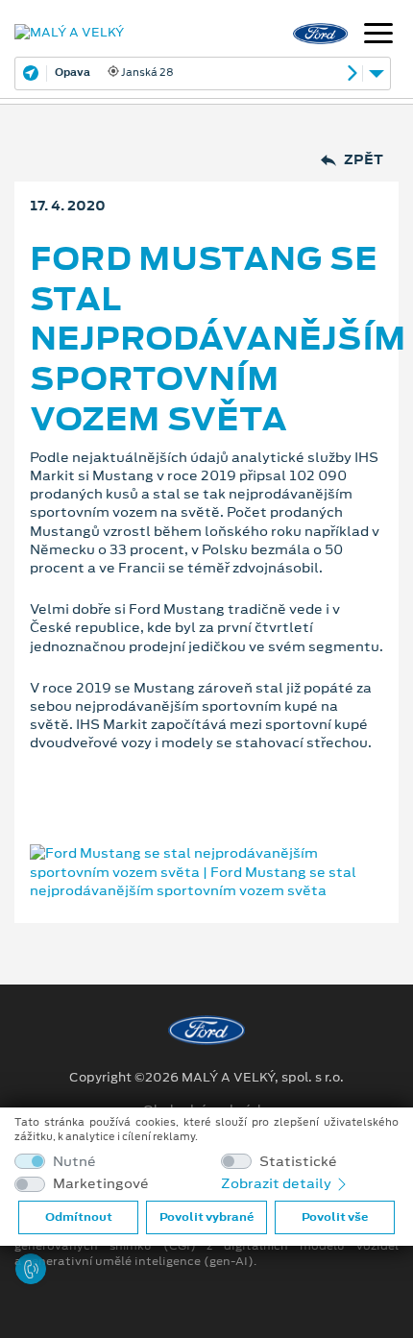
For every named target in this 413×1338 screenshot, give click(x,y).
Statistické (298, 1162)
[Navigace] (378, 35)
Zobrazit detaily (277, 1183)
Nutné (74, 1162)
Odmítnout (78, 1217)
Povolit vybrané (206, 1217)
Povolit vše (335, 1217)
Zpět (363, 160)
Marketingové (101, 1184)
